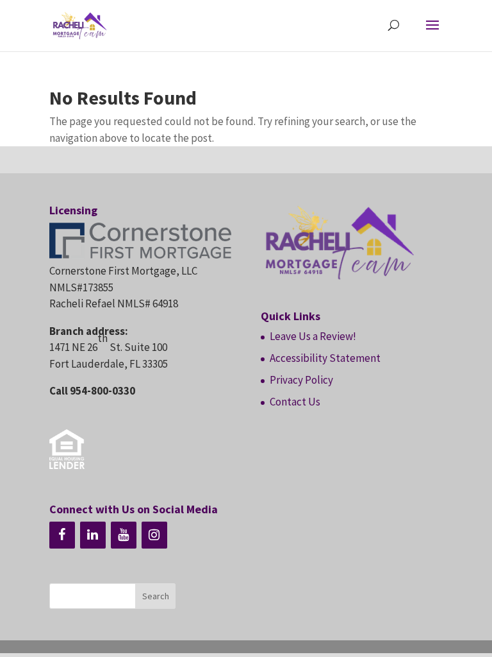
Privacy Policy (301, 380)
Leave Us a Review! (313, 336)
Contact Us (295, 402)
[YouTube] (123, 535)
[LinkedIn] (93, 535)
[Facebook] (62, 535)
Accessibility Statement (325, 358)
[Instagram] (154, 535)
